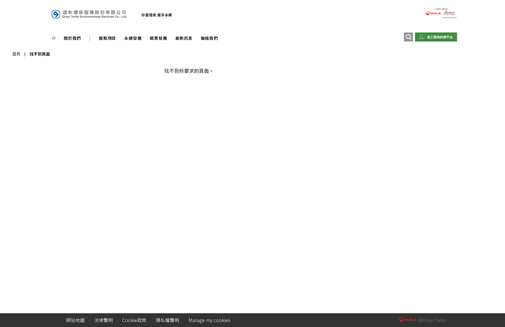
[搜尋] (408, 37)
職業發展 (158, 38)
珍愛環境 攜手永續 (156, 15)
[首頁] (54, 38)
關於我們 (72, 38)
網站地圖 (75, 320)
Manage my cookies (209, 320)
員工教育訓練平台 (440, 37)
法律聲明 (103, 320)
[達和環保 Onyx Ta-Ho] (89, 14)
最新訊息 (184, 38)
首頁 (16, 54)
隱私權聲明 (167, 320)
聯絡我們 (209, 38)
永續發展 (132, 38)
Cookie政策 (134, 320)
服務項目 (107, 38)
